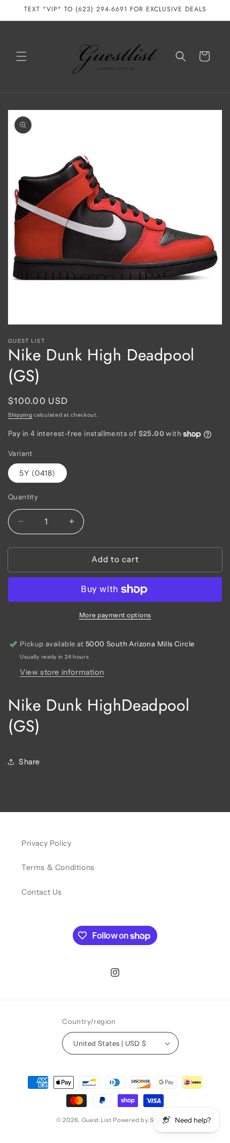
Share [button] (29, 761)
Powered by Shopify (143, 1120)
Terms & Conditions (58, 867)
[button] (21, 56)
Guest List (97, 1120)
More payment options (115, 615)
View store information (62, 672)
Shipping (20, 414)
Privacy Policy (46, 843)
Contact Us (41, 892)
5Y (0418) (37, 473)
